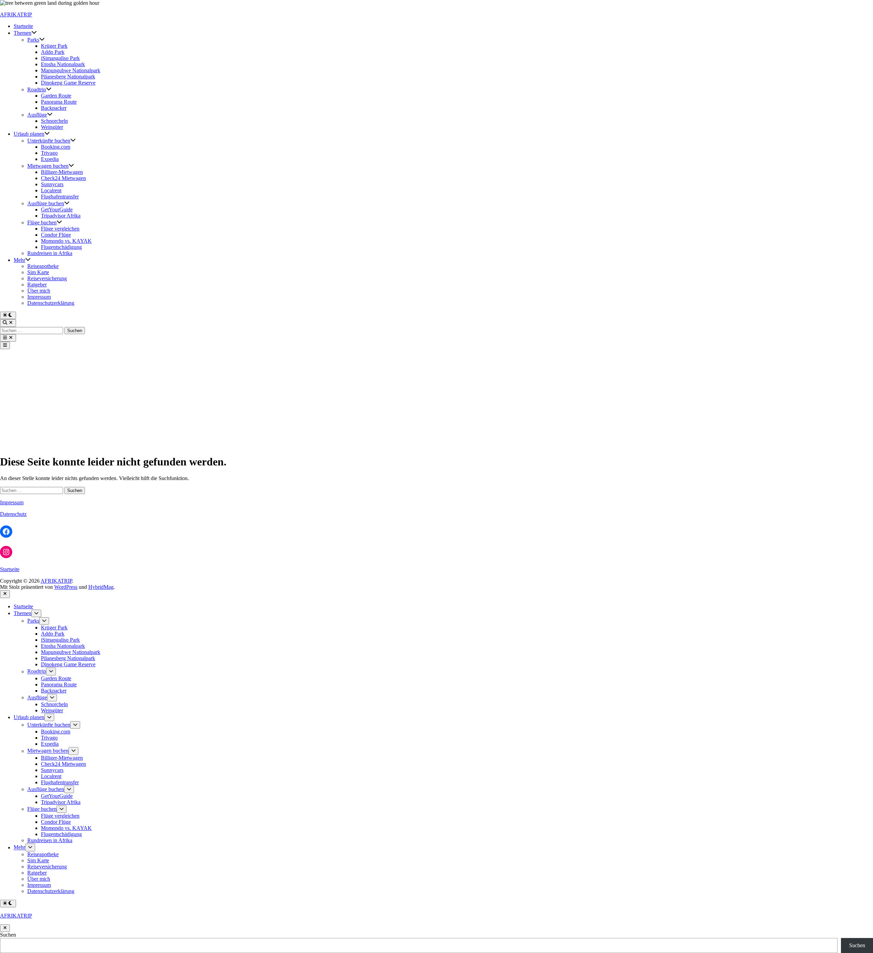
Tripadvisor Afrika (60, 216)
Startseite (23, 26)
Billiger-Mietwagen (62, 172)
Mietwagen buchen (48, 166)
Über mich (38, 291)
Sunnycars (52, 184)
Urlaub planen (29, 134)
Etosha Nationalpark (63, 64)
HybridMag (101, 587)
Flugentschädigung (61, 247)
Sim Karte (38, 272)
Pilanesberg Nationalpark (68, 76)
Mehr (19, 260)
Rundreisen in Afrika (49, 253)
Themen (22, 33)
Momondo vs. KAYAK (66, 241)
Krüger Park (54, 46)
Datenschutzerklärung (50, 303)
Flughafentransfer (60, 196)
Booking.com (55, 147)
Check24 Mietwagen (63, 178)
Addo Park (52, 52)
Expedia (50, 159)
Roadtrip (36, 89)
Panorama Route (59, 102)
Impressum (39, 297)
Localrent (51, 190)
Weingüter (52, 127)
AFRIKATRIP (16, 14)
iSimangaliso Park (60, 58)
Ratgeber (37, 284)
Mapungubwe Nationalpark (70, 70)
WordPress (65, 587)
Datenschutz (13, 514)
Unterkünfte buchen (48, 141)
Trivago (49, 153)
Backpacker (53, 108)
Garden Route (56, 96)
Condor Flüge (56, 235)
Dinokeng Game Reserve (68, 83)
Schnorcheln (54, 121)
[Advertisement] (436, 400)
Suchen (8, 935)
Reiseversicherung (47, 278)
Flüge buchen (42, 222)
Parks (33, 40)
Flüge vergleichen (60, 229)
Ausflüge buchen (45, 203)
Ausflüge (37, 115)
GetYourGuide (57, 209)
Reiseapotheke (43, 266)
